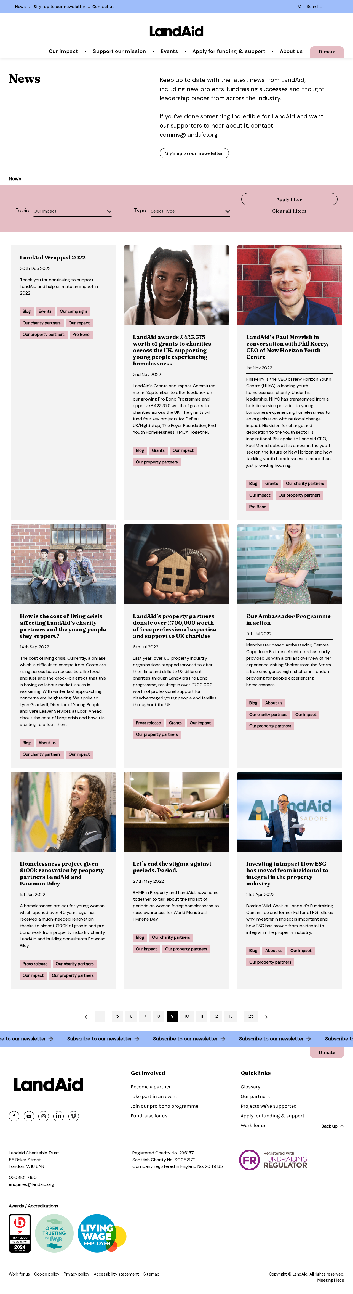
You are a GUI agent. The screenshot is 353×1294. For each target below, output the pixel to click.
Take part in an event (154, 1096)
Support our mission (119, 51)
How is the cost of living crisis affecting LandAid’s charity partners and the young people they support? (63, 625)
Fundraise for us (149, 1116)
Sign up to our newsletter (59, 6)
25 (251, 1016)
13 (231, 1016)
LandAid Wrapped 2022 (52, 257)
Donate (327, 51)
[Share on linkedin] (58, 1116)
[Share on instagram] (43, 1116)
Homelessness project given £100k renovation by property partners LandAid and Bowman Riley (62, 873)
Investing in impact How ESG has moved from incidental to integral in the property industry (287, 873)
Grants (158, 450)
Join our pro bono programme (164, 1106)
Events (169, 51)
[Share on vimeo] (73, 1116)
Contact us (103, 6)
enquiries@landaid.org (31, 1184)
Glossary (250, 1087)
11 (201, 1016)
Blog (27, 311)
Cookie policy (46, 1274)
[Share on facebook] (14, 1116)
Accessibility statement (116, 1274)
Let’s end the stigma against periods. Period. (172, 867)
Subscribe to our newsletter (102, 1038)
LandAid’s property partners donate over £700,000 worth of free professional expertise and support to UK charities (174, 625)
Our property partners (44, 334)
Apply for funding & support (228, 51)
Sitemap (151, 1274)
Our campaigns (74, 311)
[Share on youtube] (29, 1116)
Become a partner (151, 1087)
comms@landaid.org (189, 135)
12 (216, 1016)
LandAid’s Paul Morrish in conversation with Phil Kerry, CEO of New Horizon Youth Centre (287, 346)
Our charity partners (42, 322)
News (20, 6)
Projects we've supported (269, 1106)
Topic (22, 210)
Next (269, 1016)
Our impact (63, 51)
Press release (148, 722)
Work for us (253, 1125)
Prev (83, 1016)
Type (140, 210)
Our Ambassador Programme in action (288, 619)
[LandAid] (176, 31)
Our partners (255, 1096)
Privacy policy (76, 1274)
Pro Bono (81, 334)
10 (187, 1016)
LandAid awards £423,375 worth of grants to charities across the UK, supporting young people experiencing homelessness (172, 350)
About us (291, 51)
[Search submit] (299, 6)
